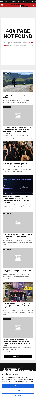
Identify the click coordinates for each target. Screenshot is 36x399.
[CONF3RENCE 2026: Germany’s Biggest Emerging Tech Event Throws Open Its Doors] (18, 292)
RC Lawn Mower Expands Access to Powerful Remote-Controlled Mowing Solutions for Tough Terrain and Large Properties (16, 342)
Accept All (18, 386)
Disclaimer (13, 1)
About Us (7, 1)
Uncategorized (7, 73)
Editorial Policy (26, 1)
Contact (19, 1)
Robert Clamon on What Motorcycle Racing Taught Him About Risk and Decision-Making (18, 96)
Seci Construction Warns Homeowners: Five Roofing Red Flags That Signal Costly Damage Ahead (18, 236)
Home (1, 1)
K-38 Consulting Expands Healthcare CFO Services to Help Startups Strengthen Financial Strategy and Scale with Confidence (17, 130)
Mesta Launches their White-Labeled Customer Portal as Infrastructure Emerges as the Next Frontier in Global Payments (16, 199)
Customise (18, 390)
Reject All (18, 395)
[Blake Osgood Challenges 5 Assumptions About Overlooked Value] (18, 258)
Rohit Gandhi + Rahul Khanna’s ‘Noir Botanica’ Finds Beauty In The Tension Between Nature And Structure (16, 165)
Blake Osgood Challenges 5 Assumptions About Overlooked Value (17, 271)
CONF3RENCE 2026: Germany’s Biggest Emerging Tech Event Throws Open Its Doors (16, 305)
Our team (33, 1)
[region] (18, 385)
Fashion (5, 142)
